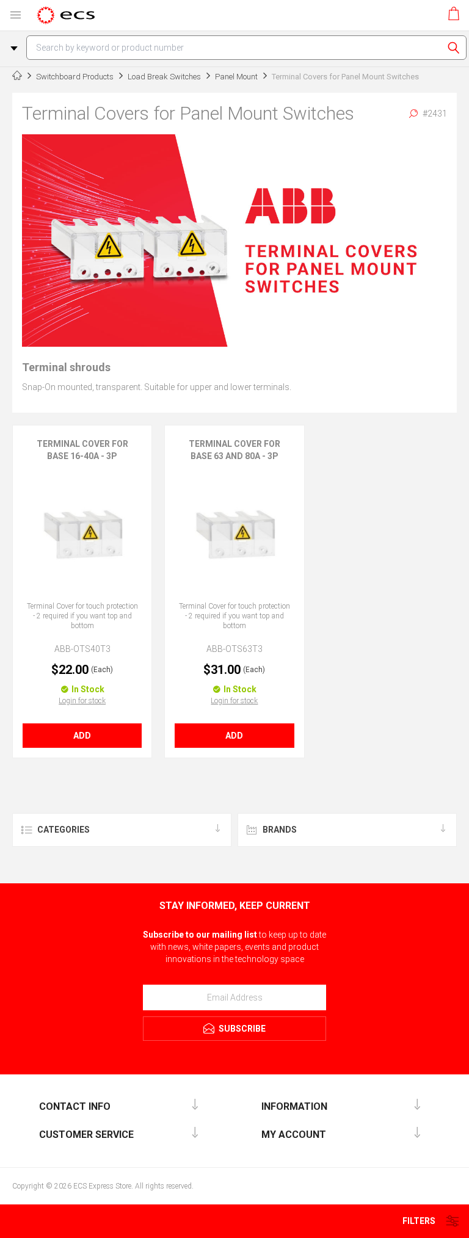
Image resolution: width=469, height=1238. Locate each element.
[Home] (17, 77)
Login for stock (82, 701)
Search (454, 48)
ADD (82, 735)
